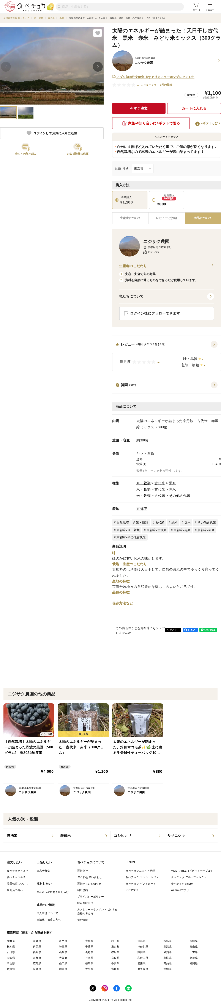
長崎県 (37, 969)
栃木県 (11, 946)
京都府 (141, 509)
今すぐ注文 (139, 108)
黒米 (172, 483)
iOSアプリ (132, 890)
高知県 (168, 963)
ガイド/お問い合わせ (89, 877)
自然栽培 (123, 522)
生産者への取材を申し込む (53, 892)
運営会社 (82, 870)
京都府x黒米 (182, 530)
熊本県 (63, 969)
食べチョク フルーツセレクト (189, 877)
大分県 (89, 969)
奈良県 (115, 957)
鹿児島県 (142, 969)
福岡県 (194, 963)
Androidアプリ (180, 890)
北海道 (11, 941)
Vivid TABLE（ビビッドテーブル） (192, 870)
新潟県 (168, 946)
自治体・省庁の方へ (49, 919)
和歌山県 (142, 957)
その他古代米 (179, 495)
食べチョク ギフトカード (141, 883)
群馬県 (37, 946)
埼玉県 (63, 946)
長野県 (89, 952)
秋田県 (115, 941)
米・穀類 (143, 483)
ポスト (173, 629)
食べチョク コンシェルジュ (142, 877)
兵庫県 (89, 957)
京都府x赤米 (206, 530)
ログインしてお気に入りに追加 (55, 133)
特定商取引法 (85, 903)
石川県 (11, 952)
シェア (191, 629)
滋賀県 (11, 957)
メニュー (210, 10)
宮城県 (89, 941)
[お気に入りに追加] (97, 33)
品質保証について (17, 883)
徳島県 (89, 963)
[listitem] (30, 836)
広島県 (37, 963)
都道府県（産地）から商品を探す (30, 932)
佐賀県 (11, 969)
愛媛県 (141, 963)
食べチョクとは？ (17, 870)
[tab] (166, 218)
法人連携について (47, 913)
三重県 (194, 952)
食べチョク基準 (16, 877)
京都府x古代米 (157, 530)
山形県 (141, 941)
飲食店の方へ (15, 890)
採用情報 (82, 919)
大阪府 (63, 957)
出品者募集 (43, 870)
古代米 (160, 483)
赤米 (172, 489)
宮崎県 (115, 969)
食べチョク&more (182, 883)
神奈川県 (142, 946)
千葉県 (89, 946)
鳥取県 (168, 957)
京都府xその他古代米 (131, 537)
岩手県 (63, 941)
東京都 (115, 946)
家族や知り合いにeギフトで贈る (154, 123)
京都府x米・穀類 (128, 530)
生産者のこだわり (133, 266)
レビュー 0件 (148, 84)
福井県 (37, 952)
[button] (166, 356)
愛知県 (168, 952)
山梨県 (63, 952)
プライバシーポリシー (90, 896)
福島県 (168, 941)
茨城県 (194, 941)
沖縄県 (168, 969)
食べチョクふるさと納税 (140, 870)
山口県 (63, 963)
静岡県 (141, 952)
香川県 (115, 963)
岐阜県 (115, 952)
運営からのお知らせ (89, 883)
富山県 (194, 946)
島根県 (194, 957)
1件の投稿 (166, 84)
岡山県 (11, 963)
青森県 (37, 941)
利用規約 (82, 890)
